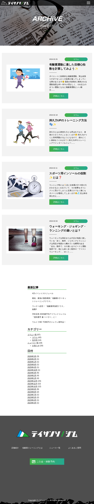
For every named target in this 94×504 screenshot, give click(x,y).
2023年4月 (32, 400)
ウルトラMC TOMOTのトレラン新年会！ (49, 322)
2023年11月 (32, 384)
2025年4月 (32, 367)
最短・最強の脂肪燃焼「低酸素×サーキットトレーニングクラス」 (49, 299)
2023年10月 (32, 386)
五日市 (35, 340)
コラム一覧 (32, 335)
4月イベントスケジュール (42, 293)
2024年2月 (32, 375)
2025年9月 (32, 365)
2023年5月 (32, 397)
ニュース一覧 (33, 343)
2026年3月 (32, 356)
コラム (76, 59)
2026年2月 (32, 359)
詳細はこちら (58, 96)
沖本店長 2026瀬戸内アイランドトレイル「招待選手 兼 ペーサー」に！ (49, 315)
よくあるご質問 (74, 448)
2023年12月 (32, 381)
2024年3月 (32, 373)
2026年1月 (32, 362)
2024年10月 (32, 370)
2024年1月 (32, 378)
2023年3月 (32, 403)
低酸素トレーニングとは (32, 448)
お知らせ (35, 346)
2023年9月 (32, 389)
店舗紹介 (15, 448)
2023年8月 (32, 392)
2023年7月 (32, 395)
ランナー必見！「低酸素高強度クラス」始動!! (48, 307)
